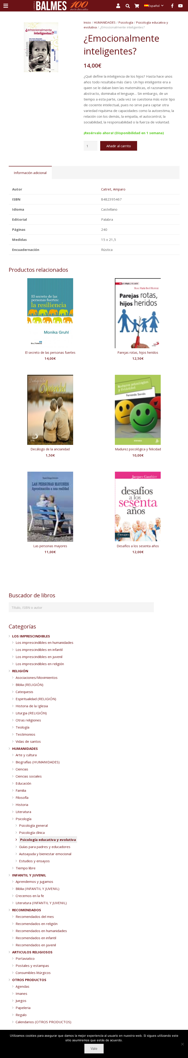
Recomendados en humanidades (41, 930)
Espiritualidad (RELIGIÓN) (36, 698)
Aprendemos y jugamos (34, 881)
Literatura (23, 811)
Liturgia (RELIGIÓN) (31, 713)
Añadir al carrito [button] (50, 368)
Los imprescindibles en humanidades (44, 642)
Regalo (21, 1014)
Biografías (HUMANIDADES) (38, 762)
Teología (22, 727)
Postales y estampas (32, 965)
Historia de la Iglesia (32, 706)
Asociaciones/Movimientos (37, 677)
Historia (22, 804)
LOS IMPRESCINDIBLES (31, 636)
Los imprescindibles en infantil (39, 649)
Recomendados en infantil (36, 938)
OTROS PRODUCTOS (29, 979)
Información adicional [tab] (30, 172)
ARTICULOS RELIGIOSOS (32, 952)
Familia (21, 790)
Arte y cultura (26, 755)
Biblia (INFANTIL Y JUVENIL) (37, 888)
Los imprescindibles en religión (40, 663)
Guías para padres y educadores (44, 846)
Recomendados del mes (35, 916)
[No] (182, 1044)
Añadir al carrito (118, 146)
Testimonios (25, 734)
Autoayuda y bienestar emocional (45, 853)
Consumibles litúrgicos (33, 972)
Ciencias (22, 769)
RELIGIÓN (20, 671)
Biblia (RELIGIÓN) (29, 684)
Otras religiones (28, 720)
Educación (23, 783)
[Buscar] (130, 6)
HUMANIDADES (105, 22)
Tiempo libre (26, 868)
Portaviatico (25, 958)
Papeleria (23, 1007)
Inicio (87, 22)
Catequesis (24, 691)
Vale (94, 1048)
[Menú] (6, 5)
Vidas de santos (28, 741)
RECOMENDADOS (26, 910)
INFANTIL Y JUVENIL (29, 875)
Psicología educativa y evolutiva (48, 839)
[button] (67, 27)
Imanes (21, 993)
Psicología (126, 22)
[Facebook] (172, 6)
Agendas (22, 986)
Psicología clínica (32, 832)
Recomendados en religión (37, 923)
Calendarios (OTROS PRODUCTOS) (43, 1022)
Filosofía (22, 797)
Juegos (21, 1000)
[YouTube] (180, 6)
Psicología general (33, 825)
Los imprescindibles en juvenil (39, 656)
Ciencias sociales (29, 776)
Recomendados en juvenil (36, 945)
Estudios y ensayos (34, 861)
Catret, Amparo (113, 189)
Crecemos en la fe (30, 895)
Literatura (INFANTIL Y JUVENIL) (41, 902)
